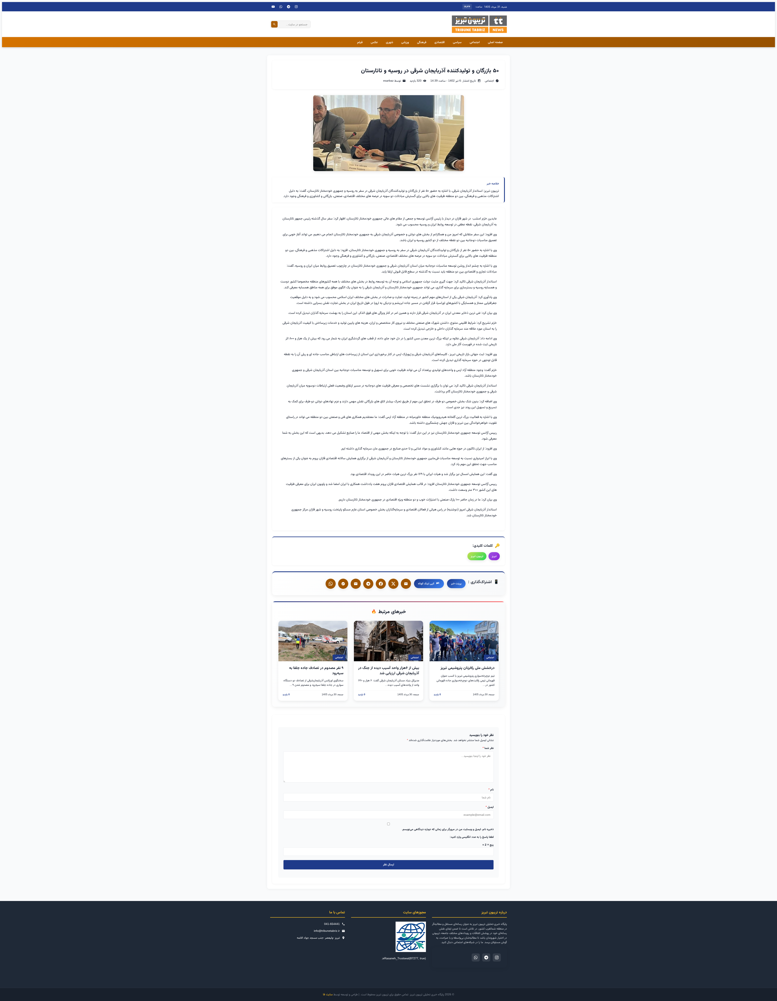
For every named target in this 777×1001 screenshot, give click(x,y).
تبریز (494, 556)
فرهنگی (421, 42)
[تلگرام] (289, 7)
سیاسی (457, 42)
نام (491, 789)
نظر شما (488, 748)
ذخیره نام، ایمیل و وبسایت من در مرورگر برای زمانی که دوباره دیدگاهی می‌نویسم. (448, 829)
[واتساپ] (331, 584)
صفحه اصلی (495, 42)
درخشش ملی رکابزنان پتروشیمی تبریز (468, 668)
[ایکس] (393, 584)
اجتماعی (475, 42)
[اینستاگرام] (296, 7)
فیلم (360, 42)
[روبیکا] (343, 584)
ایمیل (490, 806)
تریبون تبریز (477, 556)
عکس (374, 42)
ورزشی (405, 42)
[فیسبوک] (381, 584)
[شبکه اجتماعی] (281, 7)
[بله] (356, 584)
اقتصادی (439, 42)
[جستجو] (274, 24)
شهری (389, 42)
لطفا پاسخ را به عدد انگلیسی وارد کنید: (472, 836)
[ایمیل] (406, 584)
